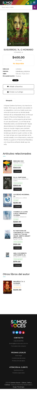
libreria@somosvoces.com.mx (18, 343)
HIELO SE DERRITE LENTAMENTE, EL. (19, 254)
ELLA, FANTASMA (19, 177)
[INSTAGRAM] (20, 332)
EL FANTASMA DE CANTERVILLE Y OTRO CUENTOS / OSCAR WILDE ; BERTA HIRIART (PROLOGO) (21, 234)
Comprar (17, 171)
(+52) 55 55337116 (18, 341)
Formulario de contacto (18, 346)
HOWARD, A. (18, 52)
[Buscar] (34, 7)
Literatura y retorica (23, 71)
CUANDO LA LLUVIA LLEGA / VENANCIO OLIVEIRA (20, 213)
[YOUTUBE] (23, 332)
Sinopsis (9, 100)
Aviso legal (18, 355)
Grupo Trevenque (18, 387)
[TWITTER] (16, 332)
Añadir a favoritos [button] (15, 86)
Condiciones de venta (18, 358)
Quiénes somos (18, 370)
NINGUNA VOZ (18, 161)
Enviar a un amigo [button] (16, 92)
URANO (18, 69)
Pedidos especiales (19, 373)
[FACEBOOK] (13, 332)
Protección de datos (18, 360)
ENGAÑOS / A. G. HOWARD (19, 282)
